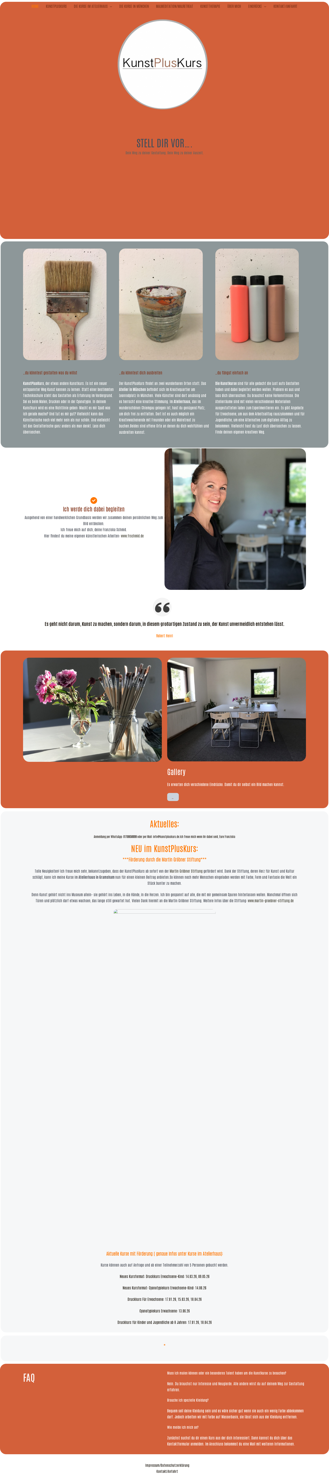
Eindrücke (255, 6)
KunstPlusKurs (56, 6)
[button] (110, 6)
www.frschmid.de (132, 535)
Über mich (234, 6)
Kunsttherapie (210, 6)
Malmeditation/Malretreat (174, 6)
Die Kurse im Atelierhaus (91, 6)
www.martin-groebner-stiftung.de (271, 900)
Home (35, 6)
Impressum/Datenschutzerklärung (167, 1465)
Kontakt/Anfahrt (285, 6)
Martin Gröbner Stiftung (181, 859)
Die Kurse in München (134, 6)
